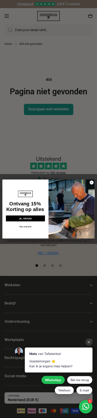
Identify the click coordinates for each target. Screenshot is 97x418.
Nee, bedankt (25, 227)
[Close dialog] (92, 182)
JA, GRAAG (25, 218)
